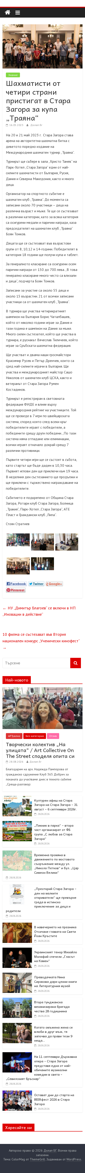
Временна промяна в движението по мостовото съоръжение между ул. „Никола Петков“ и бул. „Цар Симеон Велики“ (56, 863)
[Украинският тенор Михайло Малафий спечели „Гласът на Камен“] (17, 950)
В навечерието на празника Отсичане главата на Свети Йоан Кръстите (55, 931)
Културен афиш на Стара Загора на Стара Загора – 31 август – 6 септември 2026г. (56, 805)
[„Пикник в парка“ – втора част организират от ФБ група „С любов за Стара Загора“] (17, 823)
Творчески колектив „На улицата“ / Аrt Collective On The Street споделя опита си (40, 750)
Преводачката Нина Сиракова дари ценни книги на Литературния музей (55, 981)
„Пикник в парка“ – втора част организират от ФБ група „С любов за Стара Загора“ (53, 832)
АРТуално (14, 736)
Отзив (53, 736)
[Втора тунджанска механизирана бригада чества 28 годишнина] (17, 1000)
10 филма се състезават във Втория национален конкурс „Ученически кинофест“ (41, 641)
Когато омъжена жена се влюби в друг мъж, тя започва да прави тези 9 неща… (53, 1034)
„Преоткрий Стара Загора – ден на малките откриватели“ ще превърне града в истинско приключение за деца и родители (41, 899)
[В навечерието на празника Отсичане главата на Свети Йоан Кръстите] (17, 925)
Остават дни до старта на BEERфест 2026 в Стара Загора (54, 1099)
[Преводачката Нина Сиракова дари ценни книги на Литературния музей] (17, 975)
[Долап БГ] (7, 12)
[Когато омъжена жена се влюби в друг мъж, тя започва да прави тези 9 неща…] (17, 1025)
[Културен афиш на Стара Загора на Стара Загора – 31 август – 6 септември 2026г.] (17, 798)
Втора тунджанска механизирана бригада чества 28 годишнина (52, 1006)
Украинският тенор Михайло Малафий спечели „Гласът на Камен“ (55, 956)
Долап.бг (36, 125)
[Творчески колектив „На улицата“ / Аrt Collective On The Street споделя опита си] (42, 690)
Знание (13, 75)
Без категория (35, 736)
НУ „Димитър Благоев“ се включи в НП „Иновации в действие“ (39, 611)
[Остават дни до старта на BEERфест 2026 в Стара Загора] (17, 1093)
